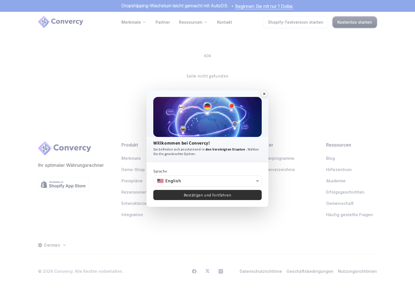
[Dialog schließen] (264, 94)
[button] (207, 181)
